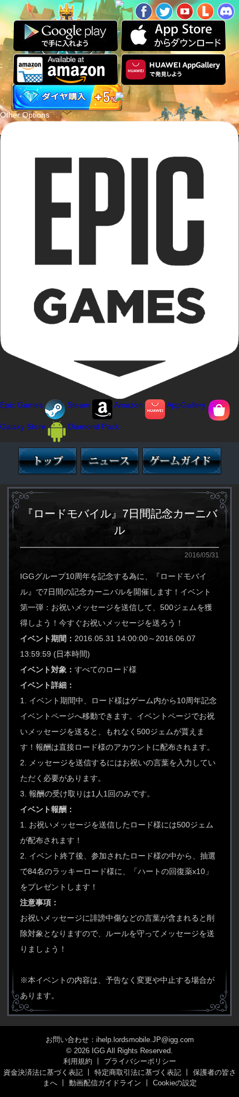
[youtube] (184, 11)
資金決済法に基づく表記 (43, 1072)
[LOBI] (205, 11)
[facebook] (143, 11)
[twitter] (164, 11)
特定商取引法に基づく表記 (137, 1072)
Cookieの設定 (175, 1083)
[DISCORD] (226, 11)
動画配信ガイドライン (105, 1083)
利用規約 (77, 1061)
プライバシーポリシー (140, 1061)
